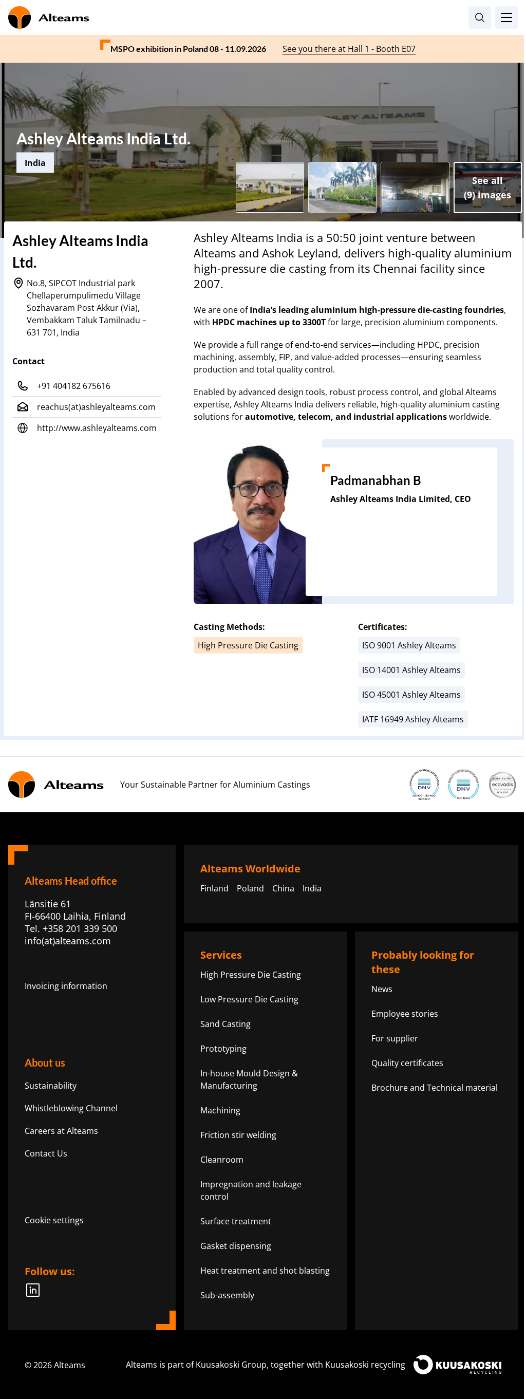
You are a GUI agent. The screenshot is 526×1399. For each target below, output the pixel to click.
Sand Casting (225, 1024)
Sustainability (51, 1085)
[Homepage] (263, 17)
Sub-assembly (227, 1295)
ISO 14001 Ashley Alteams (411, 670)
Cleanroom (221, 1159)
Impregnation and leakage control (251, 1190)
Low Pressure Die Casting (249, 999)
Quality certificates (407, 1063)
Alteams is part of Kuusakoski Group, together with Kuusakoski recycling (265, 1364)
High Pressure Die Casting (248, 645)
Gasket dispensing (235, 1246)
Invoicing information (66, 986)
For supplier (394, 1038)
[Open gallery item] (270, 187)
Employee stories (404, 1013)
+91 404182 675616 (73, 385)
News (381, 989)
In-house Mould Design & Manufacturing (249, 1079)
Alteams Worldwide (250, 868)
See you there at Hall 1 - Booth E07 (349, 49)
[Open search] (479, 17)
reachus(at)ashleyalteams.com (96, 407)
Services (221, 955)
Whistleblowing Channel (71, 1108)
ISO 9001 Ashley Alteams (409, 645)
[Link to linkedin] (36, 1290)
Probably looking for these (422, 962)
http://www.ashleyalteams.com (97, 428)
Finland (214, 888)
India (312, 888)
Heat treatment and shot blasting (265, 1270)
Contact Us (46, 1153)
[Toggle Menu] (506, 17)
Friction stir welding (238, 1135)
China (283, 888)
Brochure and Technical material (434, 1087)
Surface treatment (235, 1221)
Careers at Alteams (61, 1130)
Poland (250, 888)
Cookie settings (54, 1220)
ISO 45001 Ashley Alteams (411, 694)
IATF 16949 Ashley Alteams (413, 719)
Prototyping (223, 1048)
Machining (220, 1110)
